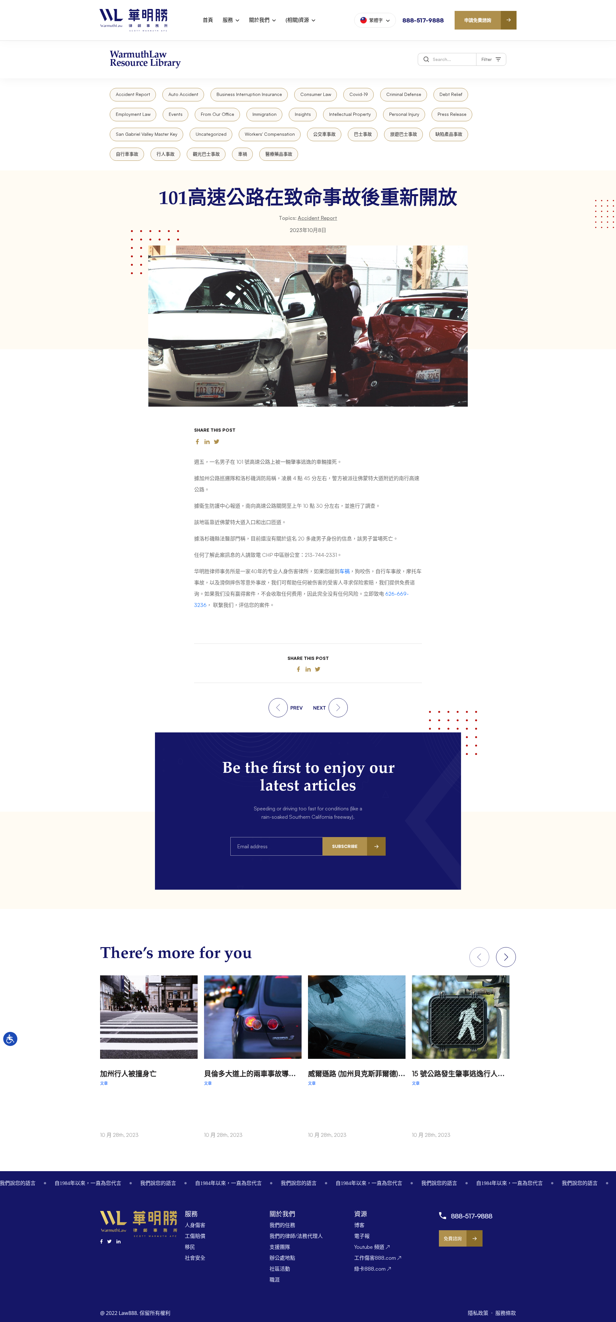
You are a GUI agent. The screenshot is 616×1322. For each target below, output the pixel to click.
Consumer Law (315, 94)
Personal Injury (404, 114)
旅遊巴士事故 (403, 134)
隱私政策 (479, 1313)
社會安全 (195, 1258)
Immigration (264, 114)
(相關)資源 (297, 20)
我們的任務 (282, 1225)
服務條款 (505, 1313)
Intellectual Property (350, 114)
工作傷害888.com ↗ (377, 1258)
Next (506, 957)
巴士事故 (363, 134)
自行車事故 (127, 154)
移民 (190, 1247)
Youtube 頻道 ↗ (372, 1247)
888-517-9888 (423, 20)
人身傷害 (195, 1225)
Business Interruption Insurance (249, 94)
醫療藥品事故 (278, 154)
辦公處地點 (282, 1258)
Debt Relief (451, 94)
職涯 (275, 1279)
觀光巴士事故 (206, 154)
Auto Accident (183, 94)
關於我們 (259, 20)
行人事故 (166, 154)
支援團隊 (280, 1247)
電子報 (362, 1236)
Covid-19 (358, 94)
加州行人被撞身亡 (128, 1073)
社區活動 (280, 1269)
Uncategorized (211, 134)
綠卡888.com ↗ (372, 1269)
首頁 (208, 20)
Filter (487, 59)
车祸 (344, 571)
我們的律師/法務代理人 (296, 1236)
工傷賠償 (195, 1236)
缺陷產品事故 (448, 134)
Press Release (452, 114)
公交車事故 (324, 134)
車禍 (242, 154)
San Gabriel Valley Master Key (146, 134)
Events (176, 114)
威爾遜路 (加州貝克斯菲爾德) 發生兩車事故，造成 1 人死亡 (399, 1073)
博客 (359, 1225)
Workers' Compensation (270, 134)
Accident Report (133, 94)
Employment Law (133, 114)
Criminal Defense (403, 94)
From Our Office (217, 114)
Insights (303, 114)
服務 (228, 20)
